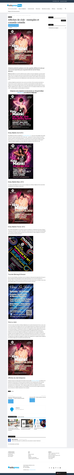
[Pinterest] (56, 466)
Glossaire (29, 456)
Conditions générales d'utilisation (33, 458)
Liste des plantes (10, 455)
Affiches (53, 8)
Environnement (10, 454)
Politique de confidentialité (32, 457)
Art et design (13, 15)
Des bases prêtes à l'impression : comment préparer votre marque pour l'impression (14, 429)
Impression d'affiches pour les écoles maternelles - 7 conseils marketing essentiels (16, 398)
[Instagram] (51, 466)
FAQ (29, 453)
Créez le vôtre (50, 458)
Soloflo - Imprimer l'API (51, 454)
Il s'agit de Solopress (11, 453)
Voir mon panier (63, 1)
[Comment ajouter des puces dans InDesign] (40, 423)
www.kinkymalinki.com (27, 135)
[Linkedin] (54, 466)
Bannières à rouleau (46, 8)
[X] (58, 466)
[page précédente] (8, 432)
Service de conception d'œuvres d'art (54, 455)
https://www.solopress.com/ (20, 409)
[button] (65, 8)
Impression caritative (51, 456)
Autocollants (59, 8)
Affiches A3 (20, 92)
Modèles (29, 455)
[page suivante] (10, 432)
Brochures (38, 8)
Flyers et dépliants (22, 8)
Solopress (10, 27)
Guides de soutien (31, 454)
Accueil (9, 15)
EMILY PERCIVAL (15, 439)
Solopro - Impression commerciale (53, 453)
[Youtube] (60, 466)
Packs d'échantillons (51, 457)
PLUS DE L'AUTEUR (20, 416)
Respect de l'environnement (14, 11)
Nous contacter (10, 456)
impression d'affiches (35, 380)
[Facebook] (49, 466)
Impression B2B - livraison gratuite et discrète (38, 397)
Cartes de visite (31, 8)
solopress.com (56, 1)
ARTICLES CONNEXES (12, 416)
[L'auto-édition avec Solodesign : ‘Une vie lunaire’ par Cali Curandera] (27, 423)
